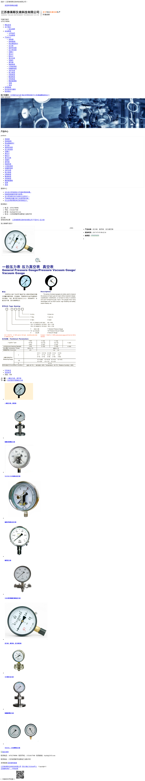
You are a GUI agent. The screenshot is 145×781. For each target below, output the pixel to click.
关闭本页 (8, 372)
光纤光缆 (12, 70)
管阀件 (11, 60)
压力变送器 (13, 50)
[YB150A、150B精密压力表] (22, 744)
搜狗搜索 (14, 763)
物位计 (11, 56)
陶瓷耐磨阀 (13, 81)
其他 (10, 85)
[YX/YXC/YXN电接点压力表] (19, 472)
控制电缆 (12, 75)
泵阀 (10, 83)
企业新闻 (8, 31)
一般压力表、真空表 (14, 378)
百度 (9, 763)
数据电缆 (12, 77)
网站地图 (14, 5)
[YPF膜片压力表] (19, 673)
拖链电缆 (12, 64)
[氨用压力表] (19, 556)
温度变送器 (13, 48)
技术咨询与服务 (10, 89)
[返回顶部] (5, 752)
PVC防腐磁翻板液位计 (41, 95)
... (18, 192)
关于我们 (8, 27)
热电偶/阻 (12, 41)
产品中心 (8, 37)
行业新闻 (12, 35)
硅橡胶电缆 (13, 68)
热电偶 (11, 39)
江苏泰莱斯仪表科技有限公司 (22, 220)
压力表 (11, 45)
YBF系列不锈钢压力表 (15, 380)
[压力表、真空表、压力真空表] (26, 639)
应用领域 (8, 87)
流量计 (11, 52)
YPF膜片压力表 (15, 95)
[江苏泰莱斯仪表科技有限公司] (33, 17)
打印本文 (8, 370)
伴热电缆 (12, 79)
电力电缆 (12, 73)
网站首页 (8, 25)
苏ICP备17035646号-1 (29, 766)
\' (49, 95)
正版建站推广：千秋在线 (9, 768)
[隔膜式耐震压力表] (21, 438)
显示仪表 (12, 58)
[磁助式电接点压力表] (24, 518)
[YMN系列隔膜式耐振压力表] (22, 594)
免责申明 (8, 5)
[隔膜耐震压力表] (19, 709)
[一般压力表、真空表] (19, 399)
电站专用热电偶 (27, 95)
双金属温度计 (13, 43)
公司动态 (12, 33)
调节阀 (11, 62)
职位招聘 (12, 29)
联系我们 (8, 91)
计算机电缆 (13, 66)
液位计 (11, 54)
